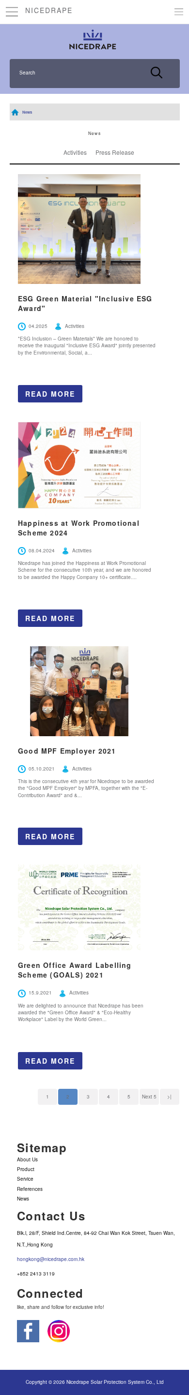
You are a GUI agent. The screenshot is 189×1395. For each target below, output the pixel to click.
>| (169, 1096)
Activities (75, 152)
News (27, 112)
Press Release (114, 152)
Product (25, 1169)
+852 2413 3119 (36, 1273)
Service (25, 1178)
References (30, 1189)
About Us (27, 1159)
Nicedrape (49, 10)
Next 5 (149, 1096)
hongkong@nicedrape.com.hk (50, 1259)
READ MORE (50, 394)
